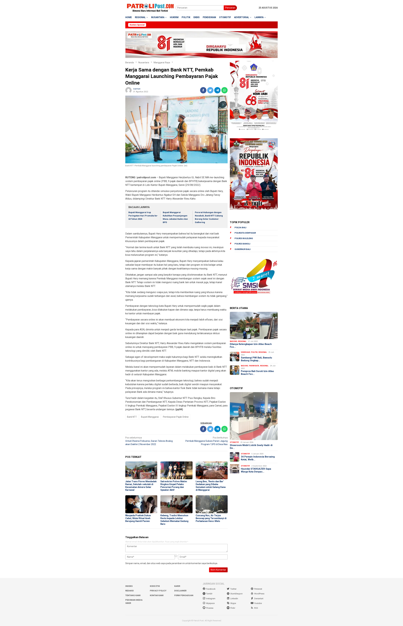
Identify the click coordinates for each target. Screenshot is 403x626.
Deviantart (258, 598)
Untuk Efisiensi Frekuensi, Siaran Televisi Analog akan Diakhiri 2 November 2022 (149, 441)
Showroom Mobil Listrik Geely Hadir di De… (251, 446)
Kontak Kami (157, 595)
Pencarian (230, 7)
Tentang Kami (133, 595)
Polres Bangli (242, 244)
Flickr (232, 608)
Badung (233, 341)
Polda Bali (240, 227)
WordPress (259, 593)
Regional (242, 341)
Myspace (210, 603)
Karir (177, 586)
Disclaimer (180, 590)
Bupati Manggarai (150, 417)
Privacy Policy (158, 590)
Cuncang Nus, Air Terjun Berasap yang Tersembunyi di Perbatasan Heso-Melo (211, 518)
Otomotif (234, 442)
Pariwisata (254, 366)
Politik (254, 352)
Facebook (211, 589)
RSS (256, 608)
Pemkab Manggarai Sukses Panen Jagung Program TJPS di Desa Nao (206, 441)
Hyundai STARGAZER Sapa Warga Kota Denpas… (256, 470)
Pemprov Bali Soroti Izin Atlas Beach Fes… (257, 372)
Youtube (258, 603)
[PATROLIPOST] (150, 7)
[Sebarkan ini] (203, 90)
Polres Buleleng (244, 238)
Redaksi (129, 590)
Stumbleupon (236, 593)
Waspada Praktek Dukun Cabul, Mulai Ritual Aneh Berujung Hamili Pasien (138, 518)
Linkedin (234, 598)
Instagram (210, 598)
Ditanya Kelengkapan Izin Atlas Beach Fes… (251, 345)
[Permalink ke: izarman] (128, 90)
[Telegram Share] (217, 90)
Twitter (233, 589)
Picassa (209, 608)
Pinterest (258, 589)
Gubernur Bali (243, 249)
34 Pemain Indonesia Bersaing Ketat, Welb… (258, 458)
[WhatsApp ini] (224, 90)
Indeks (129, 586)
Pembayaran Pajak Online (176, 417)
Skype (233, 603)
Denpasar (245, 352)
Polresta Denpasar (245, 233)
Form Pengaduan (183, 595)
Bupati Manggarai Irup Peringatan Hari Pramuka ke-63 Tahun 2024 (143, 215)
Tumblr (209, 593)
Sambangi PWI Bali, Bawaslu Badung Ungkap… (256, 359)
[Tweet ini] (210, 90)
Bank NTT (132, 417)
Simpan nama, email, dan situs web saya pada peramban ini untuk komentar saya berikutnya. (171, 563)
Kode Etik (155, 586)
